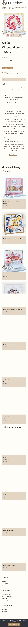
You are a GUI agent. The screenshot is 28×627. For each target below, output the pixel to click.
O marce (4, 581)
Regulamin (4, 598)
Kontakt (4, 585)
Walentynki (22, 74)
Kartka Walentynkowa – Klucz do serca (12, 309)
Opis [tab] (4, 79)
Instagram (4, 609)
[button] (24, 12)
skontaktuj (14, 117)
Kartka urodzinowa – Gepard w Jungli (12, 238)
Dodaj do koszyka (7, 68)
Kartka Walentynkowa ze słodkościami (12, 274)
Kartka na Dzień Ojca (8, 530)
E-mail (3, 613)
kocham (8, 74)
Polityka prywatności (7, 600)
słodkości (18, 74)
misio (11, 74)
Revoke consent (14, 624)
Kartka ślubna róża (7, 495)
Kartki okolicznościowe (10, 73)
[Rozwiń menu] (25, 3)
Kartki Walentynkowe (19, 73)
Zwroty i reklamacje (7, 596)
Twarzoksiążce (13, 155)
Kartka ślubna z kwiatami (9, 565)
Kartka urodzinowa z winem (9, 344)
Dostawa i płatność (6, 594)
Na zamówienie (5, 583)
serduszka (14, 74)
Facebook (4, 611)
